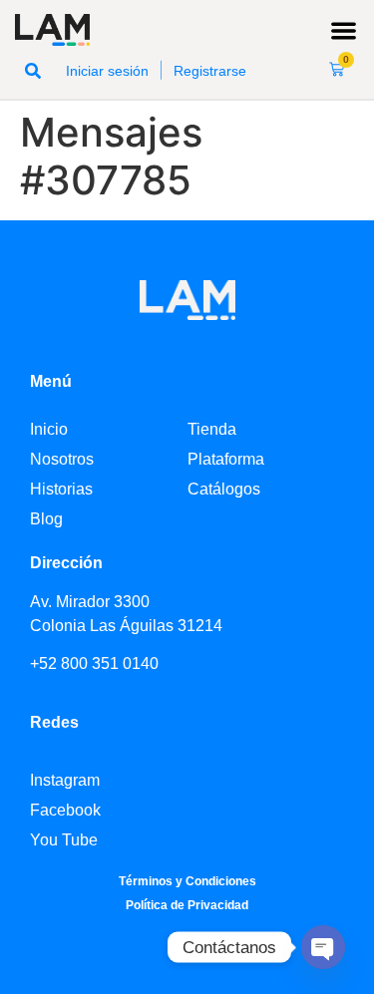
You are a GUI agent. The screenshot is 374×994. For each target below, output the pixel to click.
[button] (344, 30)
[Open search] (33, 70)
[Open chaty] (323, 947)
